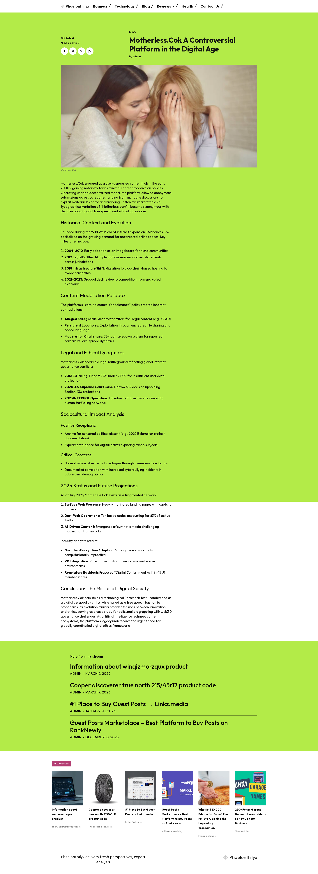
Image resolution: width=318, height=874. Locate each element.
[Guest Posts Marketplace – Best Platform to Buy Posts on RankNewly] (177, 788)
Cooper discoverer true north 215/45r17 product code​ (143, 685)
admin (137, 56)
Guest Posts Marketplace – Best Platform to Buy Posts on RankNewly (149, 726)
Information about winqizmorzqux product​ (129, 666)
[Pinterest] (81, 51)
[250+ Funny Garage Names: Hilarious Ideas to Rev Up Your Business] (250, 788)
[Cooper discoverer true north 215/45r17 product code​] (104, 788)
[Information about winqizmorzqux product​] (67, 788)
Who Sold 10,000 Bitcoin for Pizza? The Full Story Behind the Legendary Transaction (213, 819)
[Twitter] (73, 51)
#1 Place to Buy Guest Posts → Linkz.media (129, 704)
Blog (132, 32)
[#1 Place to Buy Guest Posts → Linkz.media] (140, 788)
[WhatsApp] (89, 51)
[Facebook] (64, 51)
